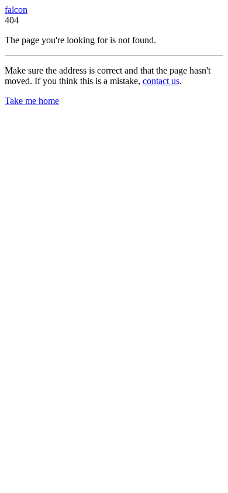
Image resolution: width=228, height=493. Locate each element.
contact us (161, 81)
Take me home (32, 101)
